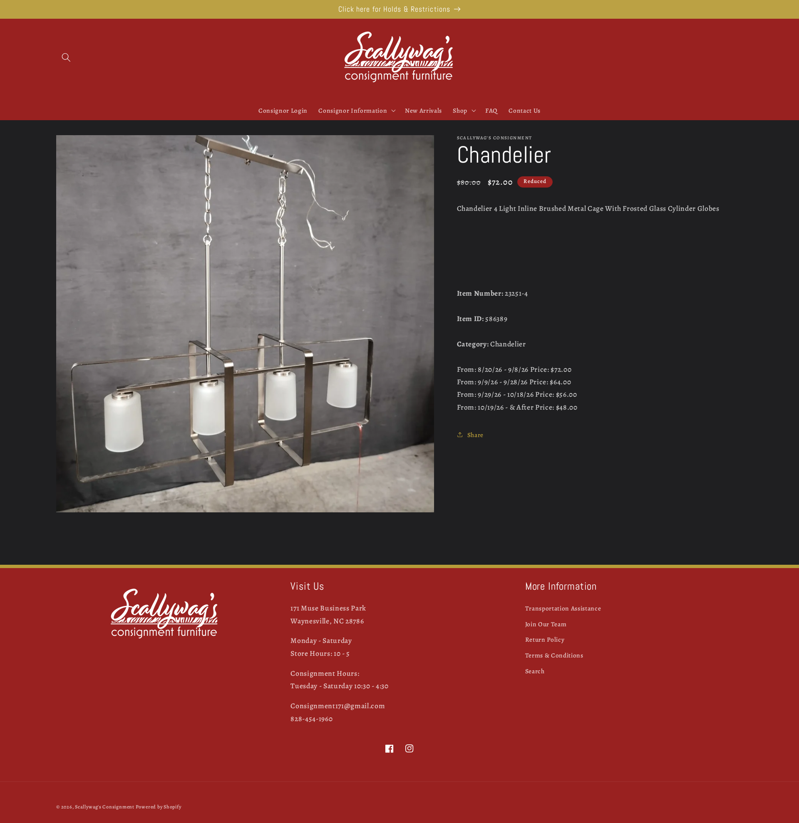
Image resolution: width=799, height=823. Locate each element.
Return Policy (545, 639)
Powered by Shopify (158, 806)
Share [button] (475, 434)
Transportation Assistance (563, 608)
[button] (66, 57)
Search (535, 671)
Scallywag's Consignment (104, 806)
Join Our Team (546, 624)
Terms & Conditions (554, 655)
